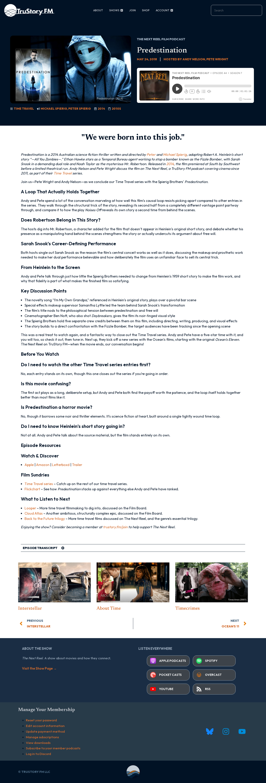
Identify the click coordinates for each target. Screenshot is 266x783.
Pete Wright (217, 59)
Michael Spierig (54, 108)
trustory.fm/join (115, 527)
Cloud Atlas (34, 513)
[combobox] (236, 10)
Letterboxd (61, 464)
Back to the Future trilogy (45, 518)
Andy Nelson (193, 59)
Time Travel (24, 108)
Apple (29, 464)
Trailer (77, 464)
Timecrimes (187, 608)
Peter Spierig (79, 108)
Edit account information (45, 726)
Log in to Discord (38, 754)
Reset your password (41, 720)
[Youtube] (242, 731)
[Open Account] (171, 10)
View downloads (38, 743)
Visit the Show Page (39, 668)
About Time (109, 608)
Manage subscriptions (42, 737)
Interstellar (30, 608)
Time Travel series (39, 484)
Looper (30, 508)
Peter (151, 154)
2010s (116, 108)
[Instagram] (226, 731)
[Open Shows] (121, 10)
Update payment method (45, 731)
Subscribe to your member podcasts (53, 748)
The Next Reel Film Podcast (161, 39)
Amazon (42, 464)
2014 (101, 108)
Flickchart (32, 489)
